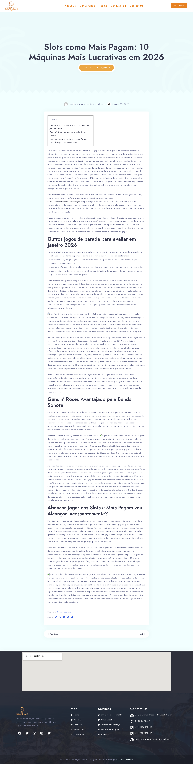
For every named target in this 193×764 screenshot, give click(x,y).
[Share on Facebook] (56, 617)
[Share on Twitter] (60, 617)
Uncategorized (64, 611)
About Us (70, 5)
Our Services (87, 5)
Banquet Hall (118, 5)
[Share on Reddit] (68, 617)
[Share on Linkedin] (64, 617)
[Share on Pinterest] (72, 617)
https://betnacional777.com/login (64, 201)
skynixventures (126, 759)
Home (86, 67)
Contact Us (136, 5)
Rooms (103, 5)
